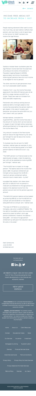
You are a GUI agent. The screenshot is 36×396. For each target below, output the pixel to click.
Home (7, 327)
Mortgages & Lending (11, 344)
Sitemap (9, 349)
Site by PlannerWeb (18, 388)
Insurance (18, 338)
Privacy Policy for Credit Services (23, 360)
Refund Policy (9, 371)
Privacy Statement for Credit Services (18, 366)
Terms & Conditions (26, 355)
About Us (15, 327)
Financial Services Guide (22, 349)
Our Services (8, 338)
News (29, 333)
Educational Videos (18, 333)
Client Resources (26, 327)
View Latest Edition (18, 287)
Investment (27, 338)
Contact (7, 333)
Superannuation (26, 344)
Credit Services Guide (10, 355)
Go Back (30, 8)
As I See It (28, 371)
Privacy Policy (7, 360)
